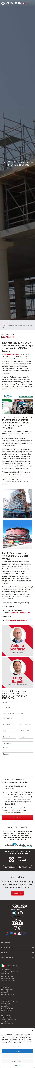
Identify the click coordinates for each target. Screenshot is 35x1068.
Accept (17, 1051)
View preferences (17, 1061)
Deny (17, 1056)
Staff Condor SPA (9, 337)
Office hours (7, 957)
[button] (32, 1031)
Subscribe (17, 893)
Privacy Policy (17, 1065)
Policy (4, 952)
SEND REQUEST (17, 817)
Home (3, 323)
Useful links (7, 947)
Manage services (17, 1046)
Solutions (5, 942)
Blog (8, 323)
